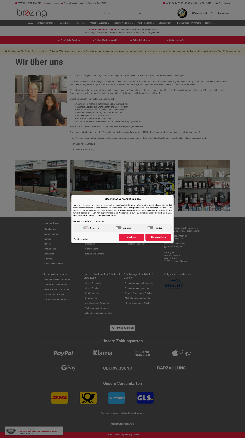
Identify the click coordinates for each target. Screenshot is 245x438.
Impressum (99, 221)
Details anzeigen (81, 239)
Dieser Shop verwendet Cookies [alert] (123, 198)
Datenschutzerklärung (83, 221)
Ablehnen (131, 237)
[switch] (86, 227)
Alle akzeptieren (158, 237)
